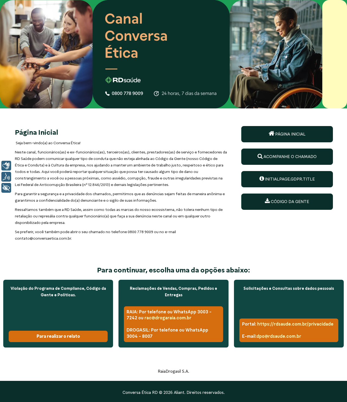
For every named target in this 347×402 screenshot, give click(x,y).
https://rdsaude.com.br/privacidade (295, 324)
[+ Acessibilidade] (6, 188)
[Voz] (6, 177)
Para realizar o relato (58, 336)
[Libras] (6, 166)
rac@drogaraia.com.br (167, 317)
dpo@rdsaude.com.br (278, 336)
